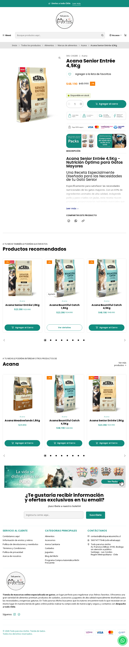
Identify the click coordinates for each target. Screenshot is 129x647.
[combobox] (60, 35)
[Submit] (102, 35)
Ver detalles (64, 327)
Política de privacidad (13, 552)
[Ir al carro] (125, 35)
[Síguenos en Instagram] (14, 614)
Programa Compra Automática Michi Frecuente (62, 561)
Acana (84, 45)
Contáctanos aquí (11, 536)
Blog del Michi (51, 556)
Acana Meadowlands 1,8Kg (22, 420)
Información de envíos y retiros (18, 540)
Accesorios (50, 540)
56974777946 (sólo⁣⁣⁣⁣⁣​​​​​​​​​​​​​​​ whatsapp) (105, 540)
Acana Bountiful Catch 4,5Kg (107, 306)
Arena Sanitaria (52, 544)
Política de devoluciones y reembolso (20, 544)
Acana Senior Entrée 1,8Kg (22, 305)
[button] (45, 340)
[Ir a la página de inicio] (64, 20)
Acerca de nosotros (12, 556)
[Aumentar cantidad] (80, 104)
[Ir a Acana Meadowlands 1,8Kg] (22, 394)
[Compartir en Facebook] (68, 221)
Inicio (14, 45)
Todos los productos (31, 45)
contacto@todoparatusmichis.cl (106, 536)
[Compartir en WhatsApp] (75, 221)
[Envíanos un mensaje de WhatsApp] (122, 640)
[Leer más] (65, 477)
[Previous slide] (5, 340)
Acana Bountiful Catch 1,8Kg (64, 306)
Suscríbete (95, 515)
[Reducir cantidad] (68, 104)
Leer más (76, 3)
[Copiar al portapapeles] (83, 221)
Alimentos (49, 45)
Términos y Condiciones (14, 548)
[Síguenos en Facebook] (18, 614)
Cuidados (49, 548)
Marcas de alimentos (67, 45)
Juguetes (49, 552)
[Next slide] (124, 340)
